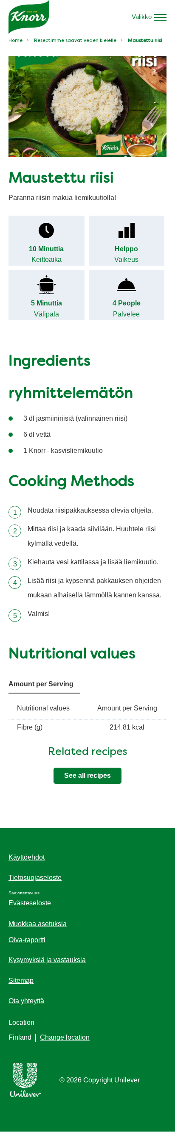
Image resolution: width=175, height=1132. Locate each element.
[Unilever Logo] (25, 1095)
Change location (65, 1037)
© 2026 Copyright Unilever (99, 1080)
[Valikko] (160, 17)
